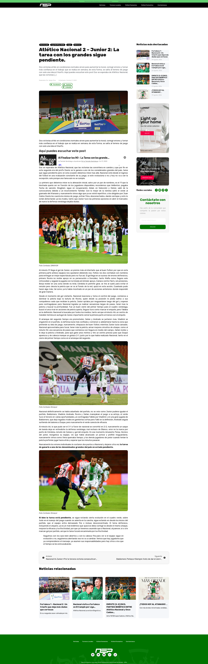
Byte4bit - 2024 (123, 662)
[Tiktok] (115, 654)
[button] (55, 84)
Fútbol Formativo (147, 5)
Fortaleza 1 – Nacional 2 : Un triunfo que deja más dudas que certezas (160, 54)
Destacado (44, 45)
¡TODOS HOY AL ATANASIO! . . (158, 91)
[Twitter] (98, 654)
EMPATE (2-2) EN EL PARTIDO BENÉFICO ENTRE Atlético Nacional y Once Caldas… (159, 79)
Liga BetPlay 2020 (57, 45)
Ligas (69, 45)
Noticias (102, 5)
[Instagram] (109, 654)
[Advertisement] (104, 24)
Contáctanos (162, 5)
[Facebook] (92, 654)
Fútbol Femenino (131, 5)
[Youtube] (104, 654)
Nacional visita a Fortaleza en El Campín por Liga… (159, 66)
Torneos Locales (115, 5)
